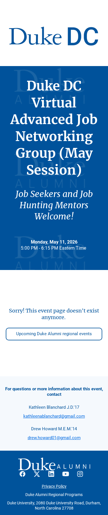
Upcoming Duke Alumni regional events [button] (54, 333)
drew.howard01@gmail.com (54, 437)
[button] (25, 476)
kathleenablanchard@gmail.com (54, 416)
